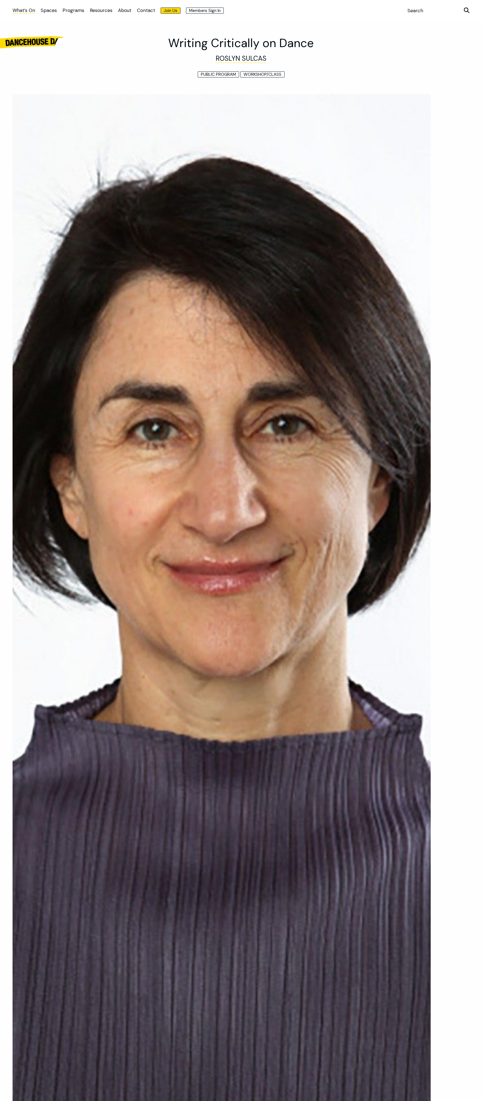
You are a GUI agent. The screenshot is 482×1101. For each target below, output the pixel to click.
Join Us (170, 10)
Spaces (49, 10)
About (124, 10)
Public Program (218, 74)
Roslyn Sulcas (241, 58)
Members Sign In (205, 10)
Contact (146, 10)
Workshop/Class (262, 74)
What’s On (24, 10)
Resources (101, 10)
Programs (73, 10)
